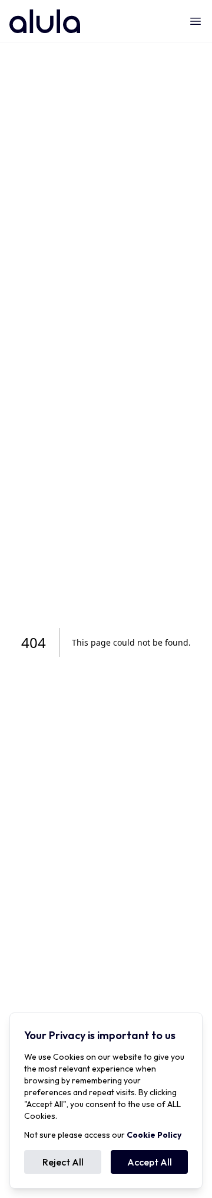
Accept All (149, 1162)
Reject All (63, 1162)
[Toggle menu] (195, 21)
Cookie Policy (154, 1134)
